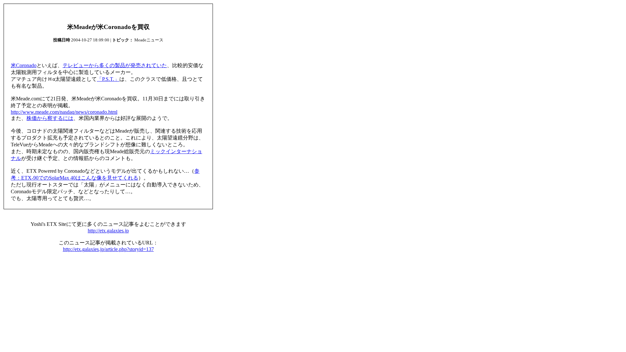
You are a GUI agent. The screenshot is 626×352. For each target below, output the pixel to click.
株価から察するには (49, 118)
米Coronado (24, 65)
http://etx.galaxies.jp (108, 230)
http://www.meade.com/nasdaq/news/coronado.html (64, 112)
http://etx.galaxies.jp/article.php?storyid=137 (108, 249)
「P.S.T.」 (108, 79)
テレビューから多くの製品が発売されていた (115, 65)
